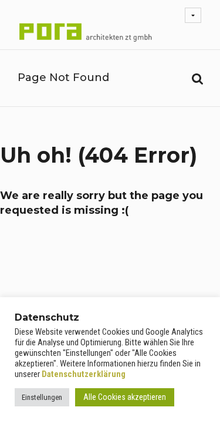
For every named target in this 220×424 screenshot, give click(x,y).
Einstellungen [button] (42, 397)
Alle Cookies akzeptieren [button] (124, 397)
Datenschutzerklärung (84, 374)
